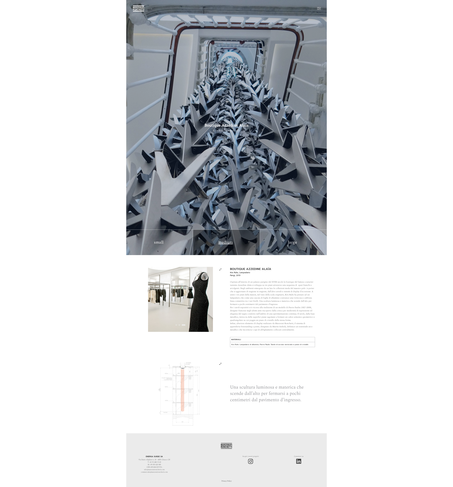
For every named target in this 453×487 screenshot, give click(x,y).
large (292, 242)
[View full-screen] (220, 269)
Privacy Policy (227, 481)
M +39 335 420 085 (154, 464)
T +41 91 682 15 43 (154, 462)
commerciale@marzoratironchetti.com (154, 472)
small (159, 242)
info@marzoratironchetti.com (154, 469)
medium (225, 242)
